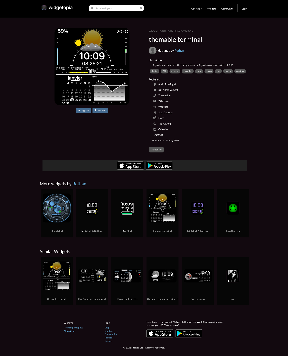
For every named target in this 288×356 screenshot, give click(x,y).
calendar (188, 71)
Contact (109, 330)
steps (209, 71)
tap (218, 71)
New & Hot (70, 330)
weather (240, 71)
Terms (108, 340)
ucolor (228, 71)
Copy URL (84, 110)
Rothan (179, 50)
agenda (174, 71)
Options (155, 149)
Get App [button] (195, 8)
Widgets (211, 8)
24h (164, 71)
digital (155, 71)
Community (227, 8)
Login (244, 8)
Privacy (108, 337)
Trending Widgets (73, 327)
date (199, 71)
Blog (107, 327)
